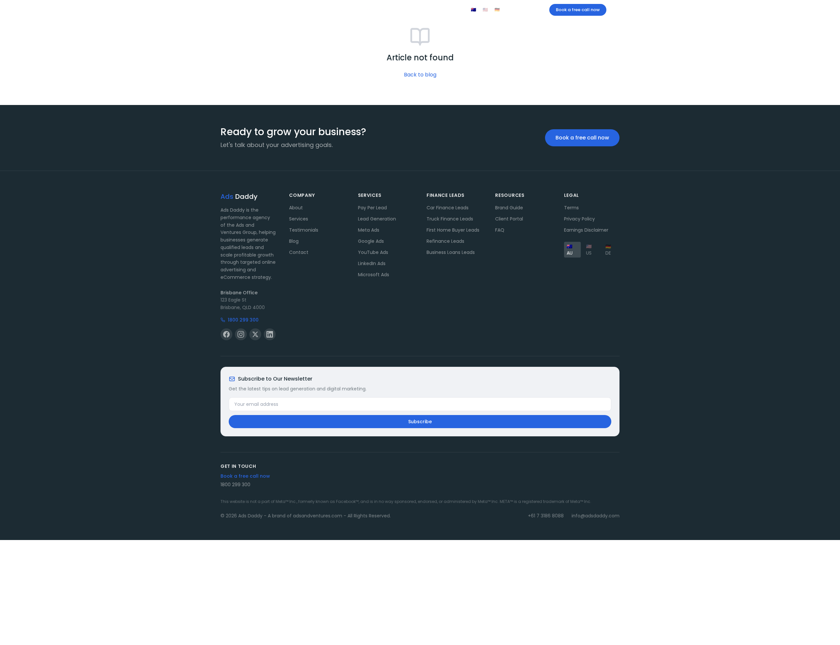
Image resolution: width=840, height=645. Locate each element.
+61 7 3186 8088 (546, 515)
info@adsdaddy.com (596, 515)
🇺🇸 (485, 10)
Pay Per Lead (372, 207)
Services (375, 10)
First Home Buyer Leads (453, 230)
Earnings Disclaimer (586, 230)
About (405, 10)
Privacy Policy (579, 219)
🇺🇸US (589, 249)
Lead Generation (339, 10)
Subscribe (420, 421)
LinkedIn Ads (372, 263)
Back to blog (420, 74)
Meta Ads (368, 230)
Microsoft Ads (373, 274)
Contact (449, 10)
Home (305, 10)
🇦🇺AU (570, 249)
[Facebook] (226, 334)
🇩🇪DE (608, 249)
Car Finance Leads (448, 207)
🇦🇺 (473, 10)
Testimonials (303, 230)
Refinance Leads (445, 241)
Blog (426, 10)
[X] (255, 334)
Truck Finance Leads (450, 219)
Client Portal (509, 219)
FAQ (499, 230)
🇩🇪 (497, 10)
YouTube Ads (373, 252)
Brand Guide (509, 207)
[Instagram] (241, 334)
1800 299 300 (526, 10)
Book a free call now (578, 10)
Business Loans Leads (451, 252)
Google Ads (371, 241)
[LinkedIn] (270, 334)
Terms (571, 207)
